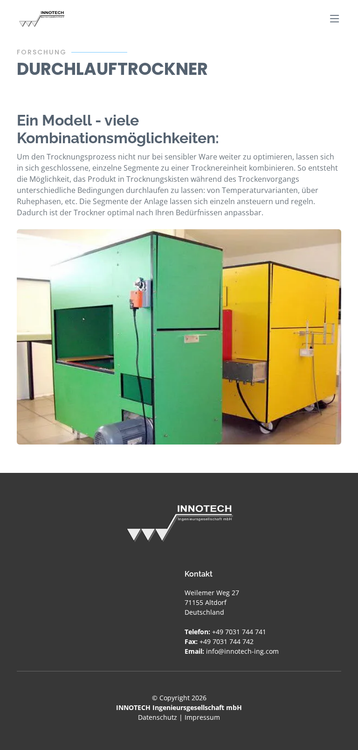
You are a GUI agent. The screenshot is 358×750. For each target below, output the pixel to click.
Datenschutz (157, 717)
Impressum (202, 717)
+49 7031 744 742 (227, 641)
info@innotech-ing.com (242, 651)
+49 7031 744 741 (239, 631)
